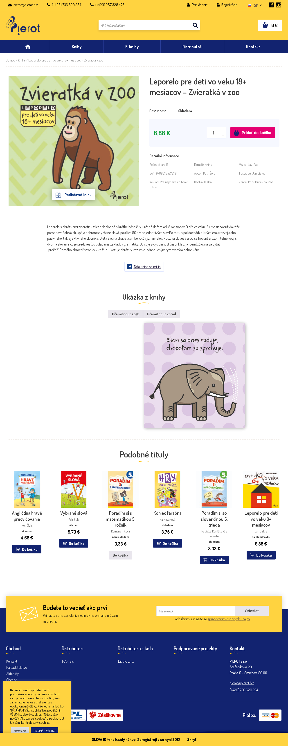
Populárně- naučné (261, 182)
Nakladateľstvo (16, 667)
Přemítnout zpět (125, 314)
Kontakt (11, 661)
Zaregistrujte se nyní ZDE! (158, 739)
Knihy (21, 60)
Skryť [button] (191, 739)
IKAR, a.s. (68, 661)
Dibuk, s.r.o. (126, 661)
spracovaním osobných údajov (229, 618)
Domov (10, 60)
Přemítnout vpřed (161, 314)
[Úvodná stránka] (28, 46)
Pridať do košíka (256, 133)
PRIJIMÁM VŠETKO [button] (45, 730)
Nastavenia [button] (20, 730)
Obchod (11, 679)
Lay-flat (253, 164)
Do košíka (120, 555)
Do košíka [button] (30, 549)
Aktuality (12, 673)
